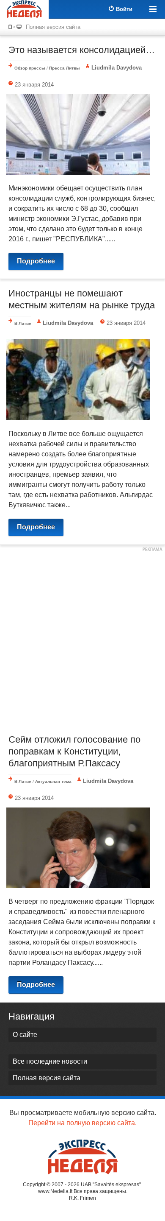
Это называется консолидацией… (81, 50)
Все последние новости (50, 1061)
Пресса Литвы (64, 68)
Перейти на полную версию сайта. (82, 1122)
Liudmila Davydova (116, 67)
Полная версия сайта (53, 27)
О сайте (25, 1034)
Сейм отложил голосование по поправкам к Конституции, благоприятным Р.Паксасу (74, 751)
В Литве (22, 323)
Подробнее (36, 261)
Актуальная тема (53, 781)
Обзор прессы (29, 68)
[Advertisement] (82, 638)
